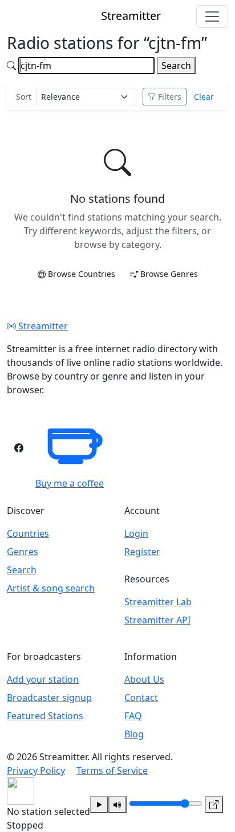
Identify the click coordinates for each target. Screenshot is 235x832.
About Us (144, 679)
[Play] (99, 804)
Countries (28, 533)
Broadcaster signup (49, 697)
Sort (23, 96)
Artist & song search (51, 588)
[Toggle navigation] (212, 16)
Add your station (43, 679)
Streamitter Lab (158, 602)
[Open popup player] (214, 804)
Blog (134, 734)
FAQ (133, 715)
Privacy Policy (36, 770)
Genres (22, 551)
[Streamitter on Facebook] (19, 448)
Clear (204, 96)
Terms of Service (112, 770)
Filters (169, 96)
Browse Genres (169, 273)
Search (176, 65)
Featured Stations (45, 715)
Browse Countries (81, 273)
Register (142, 551)
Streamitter (42, 326)
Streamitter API (157, 620)
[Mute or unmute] (117, 804)
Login (136, 533)
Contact (141, 697)
